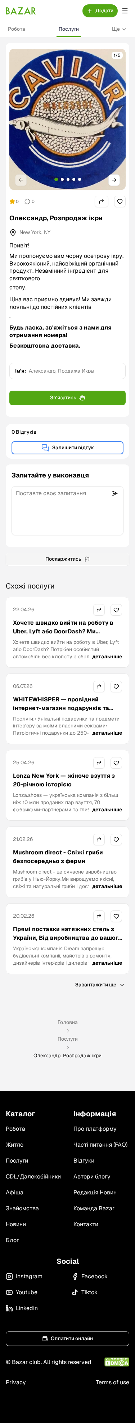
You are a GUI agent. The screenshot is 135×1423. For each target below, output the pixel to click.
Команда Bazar (93, 1208)
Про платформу (95, 1129)
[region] (67, 119)
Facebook (94, 1276)
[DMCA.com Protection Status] (116, 1362)
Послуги (69, 29)
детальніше (107, 656)
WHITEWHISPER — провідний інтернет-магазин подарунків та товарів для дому (61, 708)
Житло (14, 1144)
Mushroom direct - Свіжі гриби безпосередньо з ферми (58, 857)
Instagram (29, 1276)
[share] (101, 201)
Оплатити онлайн (72, 1338)
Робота (16, 29)
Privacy (16, 1382)
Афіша (14, 1192)
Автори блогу (92, 1176)
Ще (116, 29)
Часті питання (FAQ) (100, 1144)
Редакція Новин (95, 1192)
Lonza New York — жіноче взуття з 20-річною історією (64, 780)
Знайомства (22, 1208)
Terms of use (112, 1382)
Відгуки (83, 1160)
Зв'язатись (63, 397)
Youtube (26, 1292)
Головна (68, 1022)
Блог (12, 1240)
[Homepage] (21, 10)
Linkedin (27, 1308)
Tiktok (89, 1292)
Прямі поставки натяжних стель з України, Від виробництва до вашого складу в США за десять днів (67, 937)
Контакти (85, 1224)
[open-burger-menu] (125, 10)
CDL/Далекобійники (33, 1176)
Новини (16, 1224)
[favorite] (120, 201)
